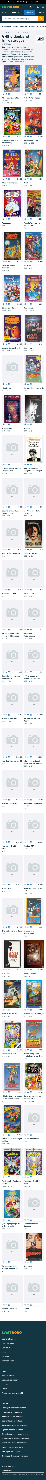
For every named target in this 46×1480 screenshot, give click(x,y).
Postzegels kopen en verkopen (14, 1408)
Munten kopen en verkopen (12, 1417)
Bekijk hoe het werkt (30, 2)
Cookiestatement (37, 1475)
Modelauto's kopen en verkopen (14, 1443)
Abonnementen (8, 1361)
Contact (5, 1384)
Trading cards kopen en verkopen (15, 1456)
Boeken (32, 26)
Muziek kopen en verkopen (12, 1447)
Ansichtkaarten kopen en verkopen (15, 1438)
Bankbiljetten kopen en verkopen (14, 1434)
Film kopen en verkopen (11, 1452)
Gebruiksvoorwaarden (9, 1475)
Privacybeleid (24, 1475)
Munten (23, 26)
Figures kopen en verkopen (12, 1430)
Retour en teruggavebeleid (12, 1393)
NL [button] (31, 7)
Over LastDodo (8, 1343)
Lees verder (20, 61)
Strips (15, 26)
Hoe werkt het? (8, 1376)
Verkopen (16, 12)
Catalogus (29, 12)
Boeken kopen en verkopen (12, 1421)
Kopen (4, 12)
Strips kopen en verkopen (12, 1412)
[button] (38, 7)
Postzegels (6, 26)
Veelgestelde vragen (10, 1380)
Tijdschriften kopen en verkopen (14, 1425)
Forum (41, 12)
